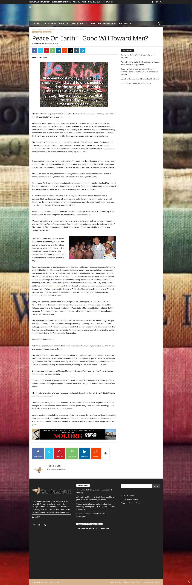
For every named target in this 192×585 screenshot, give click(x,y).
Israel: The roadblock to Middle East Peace (136, 83)
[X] (160, 2)
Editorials (52, 29)
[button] (159, 24)
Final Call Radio (94, 2)
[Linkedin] (58, 50)
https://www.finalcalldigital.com (56, 469)
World (62, 23)
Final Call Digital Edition (39, 2)
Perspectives (78, 23)
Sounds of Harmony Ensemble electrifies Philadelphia (140, 79)
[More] (105, 453)
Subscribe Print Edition (61, 2)
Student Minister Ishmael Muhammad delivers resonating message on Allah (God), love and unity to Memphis (139, 72)
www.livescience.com (51, 286)
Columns (124, 23)
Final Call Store (79, 2)
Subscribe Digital (127, 495)
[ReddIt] (64, 50)
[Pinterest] (46, 50)
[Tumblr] (76, 50)
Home (37, 23)
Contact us (108, 2)
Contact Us (36, 517)
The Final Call (39, 44)
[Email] (70, 50)
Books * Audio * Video (129, 499)
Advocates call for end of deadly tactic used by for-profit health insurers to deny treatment (140, 63)
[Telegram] (82, 50)
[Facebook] (152, 2)
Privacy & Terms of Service (131, 503)
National (48, 23)
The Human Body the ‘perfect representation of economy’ (137, 56)
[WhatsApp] (52, 50)
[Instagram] (156, 2)
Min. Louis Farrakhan (102, 23)
